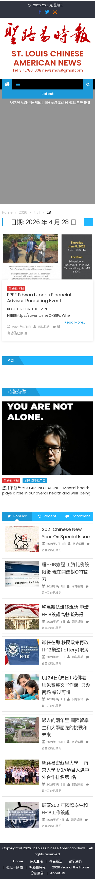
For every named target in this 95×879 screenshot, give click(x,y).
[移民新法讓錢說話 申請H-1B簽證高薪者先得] (22, 616)
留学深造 (75, 861)
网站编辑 (43, 327)
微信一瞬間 (14, 867)
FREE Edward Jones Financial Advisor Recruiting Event (39, 298)
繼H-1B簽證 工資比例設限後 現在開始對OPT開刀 (65, 571)
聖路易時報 (37, 867)
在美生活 (36, 861)
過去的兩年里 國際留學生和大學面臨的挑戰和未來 (65, 727)
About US (57, 873)
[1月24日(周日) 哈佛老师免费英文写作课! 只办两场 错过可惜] (22, 686)
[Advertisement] (47, 157)
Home (18, 861)
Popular (20, 516)
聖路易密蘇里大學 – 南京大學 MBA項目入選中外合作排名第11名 (65, 770)
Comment (80, 516)
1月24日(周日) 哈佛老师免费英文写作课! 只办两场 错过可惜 (66, 685)
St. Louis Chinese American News (47, 58)
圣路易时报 (16, 288)
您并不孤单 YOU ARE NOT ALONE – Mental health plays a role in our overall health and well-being (46, 490)
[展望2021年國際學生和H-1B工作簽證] (22, 814)
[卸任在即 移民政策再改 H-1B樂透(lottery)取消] (22, 651)
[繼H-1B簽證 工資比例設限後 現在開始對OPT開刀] (22, 573)
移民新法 (55, 861)
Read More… (75, 322)
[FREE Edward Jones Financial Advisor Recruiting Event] (47, 257)
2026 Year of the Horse (70, 867)
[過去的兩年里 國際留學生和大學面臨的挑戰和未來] (22, 729)
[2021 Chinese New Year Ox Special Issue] (22, 538)
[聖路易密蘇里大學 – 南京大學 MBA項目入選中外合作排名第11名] (22, 771)
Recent (50, 516)
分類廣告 (37, 873)
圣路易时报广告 (34, 480)
